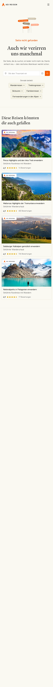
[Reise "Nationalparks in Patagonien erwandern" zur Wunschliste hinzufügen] (48, 261)
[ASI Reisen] (9, 4)
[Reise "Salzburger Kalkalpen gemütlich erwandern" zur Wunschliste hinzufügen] (48, 218)
